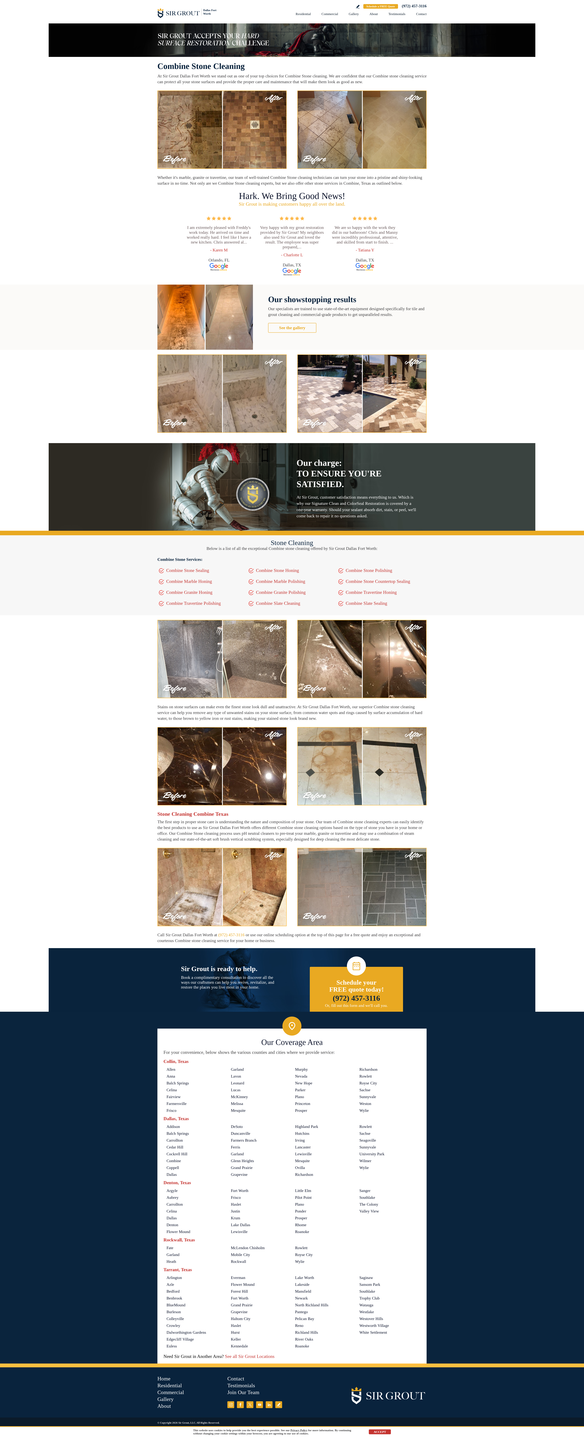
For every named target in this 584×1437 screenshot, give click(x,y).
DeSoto (237, 1126)
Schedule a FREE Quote (380, 6)
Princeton (302, 1103)
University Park (371, 1154)
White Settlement (373, 1332)
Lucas (235, 1090)
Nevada (301, 1076)
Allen (171, 1069)
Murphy (301, 1069)
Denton (172, 1225)
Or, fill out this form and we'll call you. (356, 1005)
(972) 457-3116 (414, 6)
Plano (299, 1097)
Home (163, 1379)
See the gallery (292, 327)
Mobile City (240, 1254)
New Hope (303, 1083)
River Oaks (304, 1339)
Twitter (250, 1404)
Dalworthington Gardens (186, 1332)
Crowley (173, 1325)
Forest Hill (239, 1291)
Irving (300, 1140)
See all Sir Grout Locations (250, 1356)
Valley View (369, 1211)
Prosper (301, 1110)
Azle (170, 1284)
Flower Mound (178, 1232)
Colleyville (175, 1319)
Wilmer (365, 1161)
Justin (235, 1211)
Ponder (300, 1211)
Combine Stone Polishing (369, 570)
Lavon (236, 1076)
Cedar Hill (175, 1147)
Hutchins (302, 1133)
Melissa (237, 1103)
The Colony (368, 1204)
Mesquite (238, 1110)
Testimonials (396, 14)
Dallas (172, 1174)
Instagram (230, 1404)
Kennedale (239, 1346)
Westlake (366, 1312)
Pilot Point (303, 1197)
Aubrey (173, 1197)
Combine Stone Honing (277, 570)
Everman (238, 1277)
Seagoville (367, 1140)
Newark (301, 1298)
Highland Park (306, 1126)
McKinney (239, 1097)
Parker (300, 1090)
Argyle (172, 1190)
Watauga (366, 1305)
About (373, 14)
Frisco (171, 1110)
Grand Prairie (242, 1167)
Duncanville (240, 1133)
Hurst (235, 1332)
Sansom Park (369, 1284)
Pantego (301, 1312)
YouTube (259, 1404)
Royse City (368, 1083)
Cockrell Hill (177, 1154)
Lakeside (302, 1284)
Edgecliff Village (180, 1339)
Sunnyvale (367, 1097)
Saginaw (366, 1277)
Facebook (240, 1404)
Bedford (173, 1291)
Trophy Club (369, 1298)
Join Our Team (243, 1392)
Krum (235, 1218)
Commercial (330, 14)
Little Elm (303, 1190)
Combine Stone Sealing (187, 570)
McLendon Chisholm (248, 1248)
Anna (171, 1076)
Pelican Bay (304, 1319)
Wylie (364, 1110)
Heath (171, 1261)
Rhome (300, 1225)
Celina (172, 1090)
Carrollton (175, 1140)
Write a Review (358, 6)
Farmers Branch (244, 1140)
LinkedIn (269, 1404)
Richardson (368, 1069)
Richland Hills (306, 1332)
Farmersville (177, 1103)
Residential (303, 14)
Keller (236, 1339)
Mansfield (303, 1291)
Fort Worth (239, 1190)
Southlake (367, 1197)
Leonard (237, 1083)
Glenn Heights (242, 1161)
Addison (173, 1126)
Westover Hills (371, 1319)
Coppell (173, 1167)
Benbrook (174, 1298)
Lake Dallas (240, 1225)
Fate (170, 1248)
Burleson (174, 1312)
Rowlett (365, 1076)
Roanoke (302, 1232)
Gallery (354, 14)
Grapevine (239, 1174)
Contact (421, 14)
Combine (174, 1161)
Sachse (364, 1090)
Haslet (236, 1204)
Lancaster (303, 1147)
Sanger (364, 1190)
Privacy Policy (298, 1430)
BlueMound (176, 1305)
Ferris (235, 1147)
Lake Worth (304, 1277)
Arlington (174, 1277)
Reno (299, 1325)
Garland (237, 1069)
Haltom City (240, 1319)
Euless (172, 1346)
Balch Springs (178, 1083)
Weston (365, 1103)
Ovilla (300, 1167)
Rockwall (238, 1261)
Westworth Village (374, 1325)
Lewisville (303, 1154)
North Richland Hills (311, 1305)
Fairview (174, 1097)
